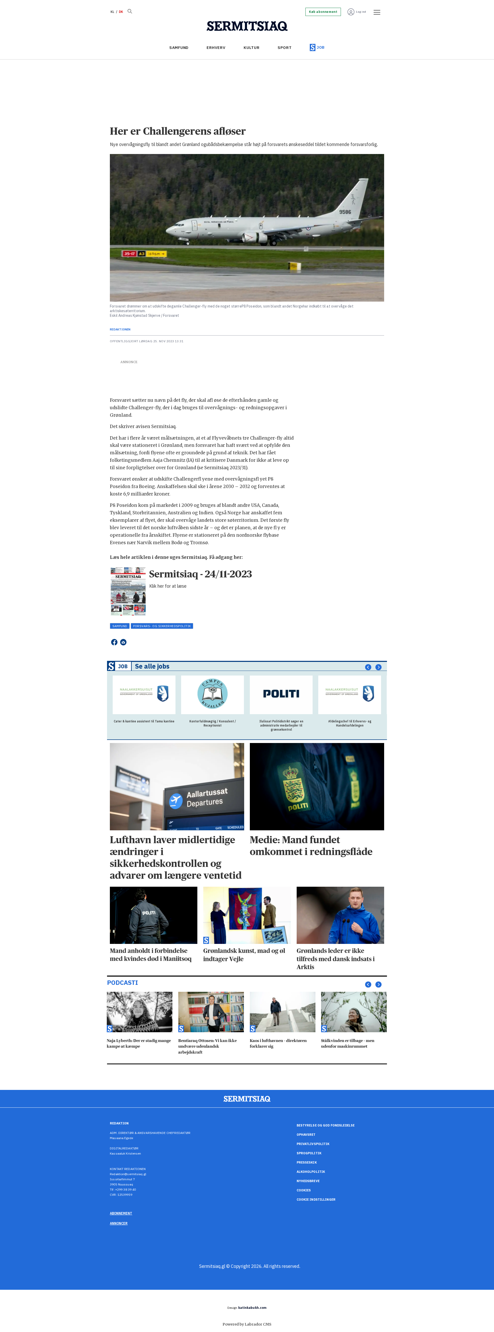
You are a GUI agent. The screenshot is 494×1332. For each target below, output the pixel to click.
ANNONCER (119, 1223)
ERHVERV (216, 47)
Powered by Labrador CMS (247, 1324)
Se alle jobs (152, 666)
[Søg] (129, 11)
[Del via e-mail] (123, 642)
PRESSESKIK (307, 1162)
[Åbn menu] (375, 12)
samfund (119, 626)
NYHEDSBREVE (308, 1181)
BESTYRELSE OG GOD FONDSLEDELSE (326, 1125)
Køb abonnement (323, 12)
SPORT (285, 47)
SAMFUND (179, 47)
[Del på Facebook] (114, 642)
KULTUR (252, 47)
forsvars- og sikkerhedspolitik (162, 626)
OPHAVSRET (306, 1135)
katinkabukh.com (252, 1308)
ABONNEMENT (121, 1213)
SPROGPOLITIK (309, 1153)
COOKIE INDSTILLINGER (316, 1199)
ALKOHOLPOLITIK (311, 1172)
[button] (368, 667)
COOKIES (304, 1190)
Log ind (361, 11)
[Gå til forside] (247, 26)
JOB (321, 47)
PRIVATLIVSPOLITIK (313, 1144)
